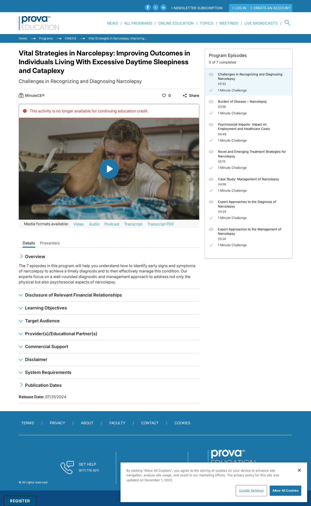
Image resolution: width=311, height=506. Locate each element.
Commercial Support (46, 346)
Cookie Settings (251, 490)
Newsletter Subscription (198, 8)
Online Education (176, 23)
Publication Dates (43, 385)
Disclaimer (36, 359)
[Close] (299, 470)
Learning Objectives (46, 307)
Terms (27, 423)
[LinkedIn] (163, 7)
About (87, 423)
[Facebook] (148, 7)
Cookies (182, 423)
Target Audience (42, 320)
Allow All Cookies (285, 490)
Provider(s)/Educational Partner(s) (61, 333)
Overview (35, 256)
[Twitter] (156, 7)
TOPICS (206, 23)
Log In (240, 8)
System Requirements (48, 372)
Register (20, 500)
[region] (214, 482)
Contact (150, 423)
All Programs (138, 23)
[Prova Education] (39, 23)
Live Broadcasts (261, 23)
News (112, 23)
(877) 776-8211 (89, 470)
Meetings (228, 23)
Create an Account (272, 8)
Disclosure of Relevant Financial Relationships (73, 295)
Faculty (117, 423)
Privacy (57, 423)
